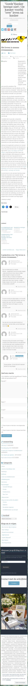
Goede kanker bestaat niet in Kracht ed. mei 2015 (15, 658)
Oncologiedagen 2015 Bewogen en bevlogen (14, 645)
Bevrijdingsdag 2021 (6, 448)
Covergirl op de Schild (18, 666)
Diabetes (5, 504)
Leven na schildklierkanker (8, 477)
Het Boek (3, 474)
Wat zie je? (4, 445)
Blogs (24, 672)
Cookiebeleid (8, 679)
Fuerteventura (6, 492)
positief (23, 56)
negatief (20, 56)
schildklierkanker (4, 58)
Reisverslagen (5, 484)
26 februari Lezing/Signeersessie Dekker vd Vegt (12, 653)
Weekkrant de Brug (5, 659)
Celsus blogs (10, 648)
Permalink (13, 264)
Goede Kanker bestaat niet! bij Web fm (11, 652)
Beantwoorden (22, 286)
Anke (4, 53)
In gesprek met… (17, 667)
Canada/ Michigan (7, 487)
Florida (4, 489)
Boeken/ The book (11, 641)
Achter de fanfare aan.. (8, 249)
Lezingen (3, 642)
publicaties (10, 656)
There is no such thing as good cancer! (16, 669)
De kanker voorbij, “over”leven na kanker (14, 670)
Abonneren (6, 567)
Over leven (12, 53)
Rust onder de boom (6, 457)
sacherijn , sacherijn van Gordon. (11, 170)
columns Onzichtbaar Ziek (8, 469)
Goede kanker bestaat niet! (21, 641)
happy (13, 56)
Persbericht (19, 670)
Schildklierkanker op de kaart (10, 510)
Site (2, 417)
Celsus (3, 466)
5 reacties (17, 58)
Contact (14, 583)
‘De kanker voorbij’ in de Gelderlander (15, 672)
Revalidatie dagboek (8, 507)
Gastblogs (4, 471)
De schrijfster (4, 641)
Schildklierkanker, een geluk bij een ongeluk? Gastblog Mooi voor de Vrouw (13, 662)
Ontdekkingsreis (5, 479)
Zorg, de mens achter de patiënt (9, 500)
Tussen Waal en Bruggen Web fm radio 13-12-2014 (16, 650)
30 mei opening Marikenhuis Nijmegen (14, 646)
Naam (3, 402)
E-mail (3, 410)
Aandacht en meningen (19, 227)
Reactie (3, 381)
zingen (9, 58)
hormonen (17, 56)
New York (5, 494)
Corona (5, 502)
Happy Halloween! (21, 249)
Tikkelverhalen (5, 497)
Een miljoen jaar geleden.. (8, 455)
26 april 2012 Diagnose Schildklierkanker (11, 450)
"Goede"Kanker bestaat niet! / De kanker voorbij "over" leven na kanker (14, 9)
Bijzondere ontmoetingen (21, 653)
